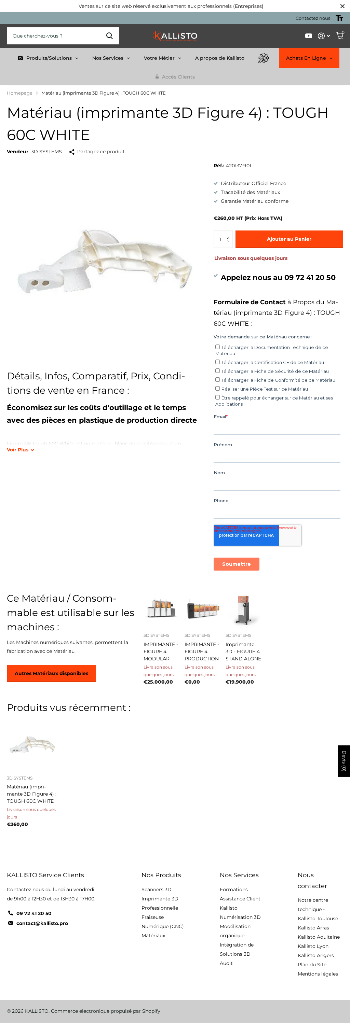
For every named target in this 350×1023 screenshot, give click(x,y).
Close (342, 6)
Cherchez (109, 35)
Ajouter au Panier (289, 239)
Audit (226, 963)
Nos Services (239, 875)
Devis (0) (344, 761)
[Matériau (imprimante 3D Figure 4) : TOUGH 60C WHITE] (32, 744)
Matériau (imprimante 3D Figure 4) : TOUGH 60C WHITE (31, 794)
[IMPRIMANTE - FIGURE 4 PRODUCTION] (202, 610)
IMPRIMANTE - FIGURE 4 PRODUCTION (202, 651)
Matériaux (153, 936)
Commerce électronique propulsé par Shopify (105, 1011)
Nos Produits (161, 875)
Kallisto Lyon (313, 946)
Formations (234, 889)
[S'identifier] (324, 36)
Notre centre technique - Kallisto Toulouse (318, 909)
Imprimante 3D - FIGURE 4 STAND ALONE (243, 651)
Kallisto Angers (316, 955)
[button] (230, 233)
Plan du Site (312, 965)
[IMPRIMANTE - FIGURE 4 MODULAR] (161, 610)
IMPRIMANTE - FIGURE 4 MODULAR (161, 651)
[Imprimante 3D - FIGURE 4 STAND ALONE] (243, 610)
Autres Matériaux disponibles (51, 673)
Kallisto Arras (313, 928)
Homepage (19, 93)
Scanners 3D (157, 889)
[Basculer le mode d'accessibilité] (339, 18)
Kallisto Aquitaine (319, 937)
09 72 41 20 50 (34, 913)
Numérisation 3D (240, 917)
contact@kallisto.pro (42, 923)
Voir (17, 450)
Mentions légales (318, 974)
